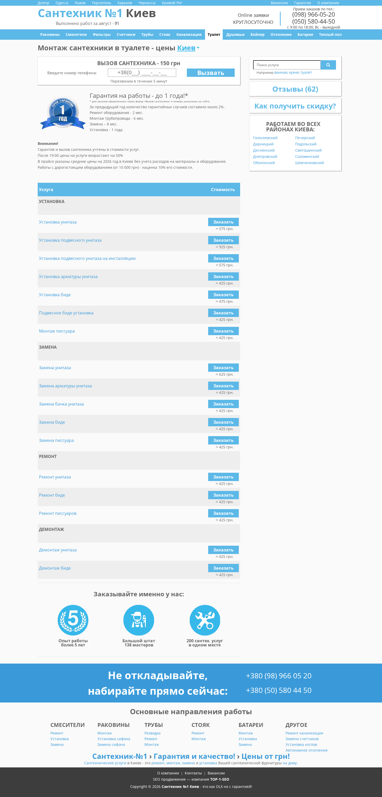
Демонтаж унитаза (58, 550)
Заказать (223, 222)
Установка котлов (301, 744)
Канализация (189, 34)
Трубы (147, 34)
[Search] (328, 65)
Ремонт (56, 733)
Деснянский (264, 150)
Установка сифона (113, 738)
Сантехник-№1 (120, 756)
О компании (328, 2)
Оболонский (264, 163)
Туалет (214, 34)
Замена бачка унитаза (61, 404)
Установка (59, 738)
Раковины (50, 34)
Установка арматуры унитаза (68, 276)
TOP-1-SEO (219, 779)
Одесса (62, 2)
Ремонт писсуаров (57, 513)
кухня (294, 72)
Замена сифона (111, 744)
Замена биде (52, 422)
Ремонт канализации (304, 733)
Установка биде (55, 295)
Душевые (235, 34)
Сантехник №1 (97, 13)
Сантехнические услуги (105, 762)
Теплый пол (330, 34)
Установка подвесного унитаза (70, 240)
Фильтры (102, 34)
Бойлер (258, 34)
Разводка (152, 733)
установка (208, 762)
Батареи (305, 34)
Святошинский (308, 150)
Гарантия (302, 2)
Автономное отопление (307, 750)
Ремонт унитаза (55, 477)
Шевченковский (309, 163)
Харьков (124, 2)
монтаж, (174, 762)
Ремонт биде (52, 495)
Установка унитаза (58, 222)
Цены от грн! (265, 756)
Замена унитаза (55, 367)
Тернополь (101, 2)
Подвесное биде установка (66, 313)
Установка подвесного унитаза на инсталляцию (87, 258)
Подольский (306, 144)
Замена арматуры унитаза (65, 386)
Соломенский (307, 156)
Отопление (281, 34)
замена (189, 762)
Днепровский (265, 156)
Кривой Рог (172, 2)
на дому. (290, 762)
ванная (280, 72)
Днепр (43, 2)
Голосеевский (265, 138)
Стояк (164, 34)
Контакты (193, 773)
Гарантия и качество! (195, 756)
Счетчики (126, 34)
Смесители (76, 34)
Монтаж (104, 733)
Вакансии (279, 2)
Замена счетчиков (302, 738)
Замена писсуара (56, 440)
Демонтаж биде (55, 568)
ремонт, (159, 762)
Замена (57, 744)
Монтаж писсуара (57, 331)
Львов (80, 2)
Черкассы (147, 2)
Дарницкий (263, 144)
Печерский (305, 138)
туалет (306, 72)
